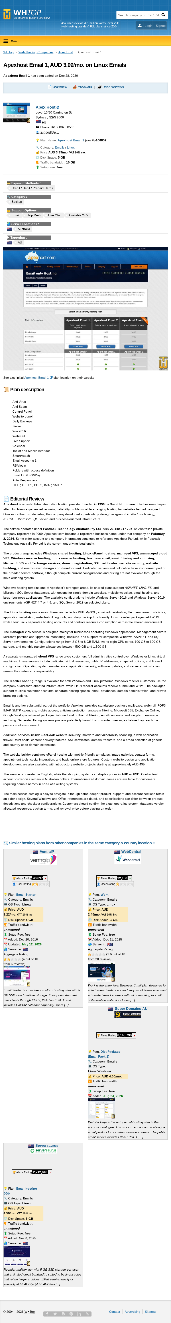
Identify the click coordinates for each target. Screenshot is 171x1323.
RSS (87, 1314)
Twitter (55, 1314)
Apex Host (65, 52)
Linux (71, 147)
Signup (161, 25)
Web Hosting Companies (35, 52)
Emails (59, 147)
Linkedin (79, 1314)
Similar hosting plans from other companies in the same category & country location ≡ (82, 843)
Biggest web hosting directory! (32, 17)
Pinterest (71, 1314)
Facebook (47, 1314)
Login (149, 25)
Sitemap (151, 1311)
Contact (114, 1311)
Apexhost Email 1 (36, 377)
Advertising (132, 1311)
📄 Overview (57, 87)
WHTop (8, 52)
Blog (63, 1314)
